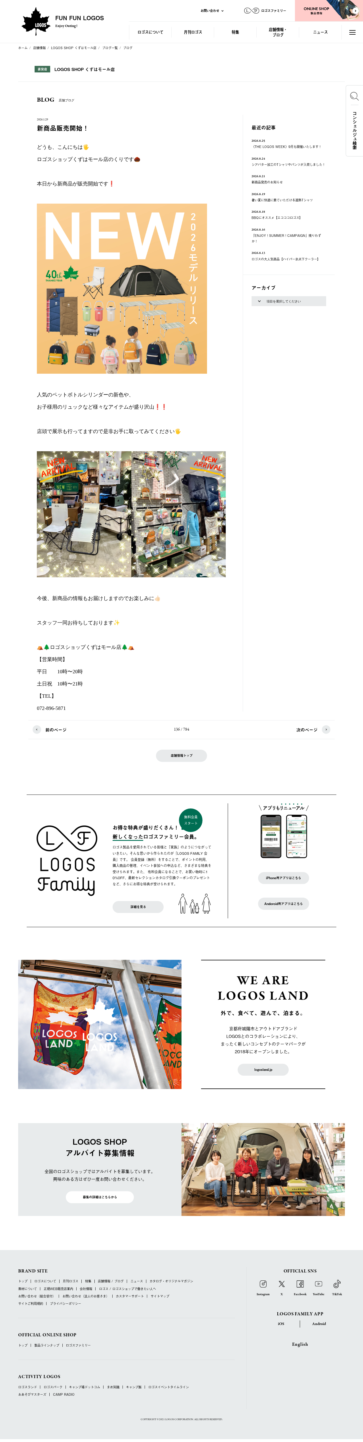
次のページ (307, 729)
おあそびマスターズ (32, 1394)
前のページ (56, 729)
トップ (23, 1281)
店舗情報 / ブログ (111, 1281)
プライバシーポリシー (65, 1303)
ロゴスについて (150, 32)
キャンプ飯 (134, 1387)
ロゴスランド (27, 1387)
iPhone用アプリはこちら (283, 877)
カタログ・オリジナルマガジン (171, 1281)
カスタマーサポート (130, 1296)
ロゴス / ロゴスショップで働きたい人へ (127, 1288)
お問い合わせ (210, 10)
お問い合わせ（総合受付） (37, 1296)
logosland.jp (263, 1069)
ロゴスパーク (53, 1387)
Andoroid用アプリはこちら (283, 903)
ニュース (320, 32)
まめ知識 (113, 1387)
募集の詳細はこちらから (100, 1197)
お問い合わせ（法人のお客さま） (85, 1296)
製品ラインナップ (46, 1345)
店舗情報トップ (182, 755)
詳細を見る (138, 906)
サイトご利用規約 (30, 1303)
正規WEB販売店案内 (58, 1288)
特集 (235, 32)
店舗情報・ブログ (278, 32)
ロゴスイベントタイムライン (168, 1387)
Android (319, 1324)
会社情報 (86, 1288)
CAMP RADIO (64, 1394)
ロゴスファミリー (78, 1345)
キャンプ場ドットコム (84, 1387)
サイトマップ (160, 1296)
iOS (281, 1324)
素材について (27, 1288)
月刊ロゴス (193, 32)
